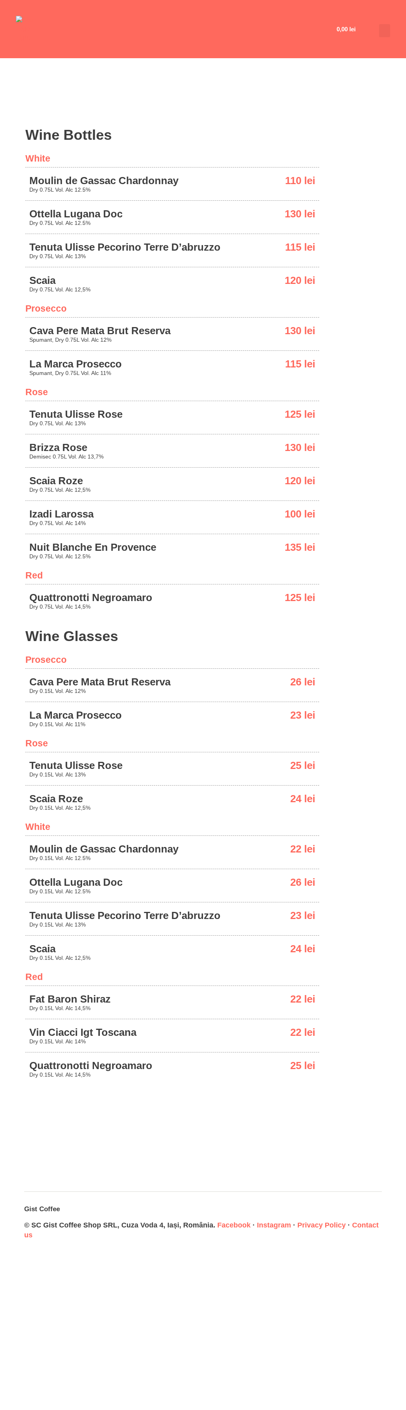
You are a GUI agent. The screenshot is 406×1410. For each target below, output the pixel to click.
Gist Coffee (42, 1209)
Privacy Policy (321, 1225)
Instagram (274, 1225)
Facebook (234, 1225)
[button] (384, 30)
